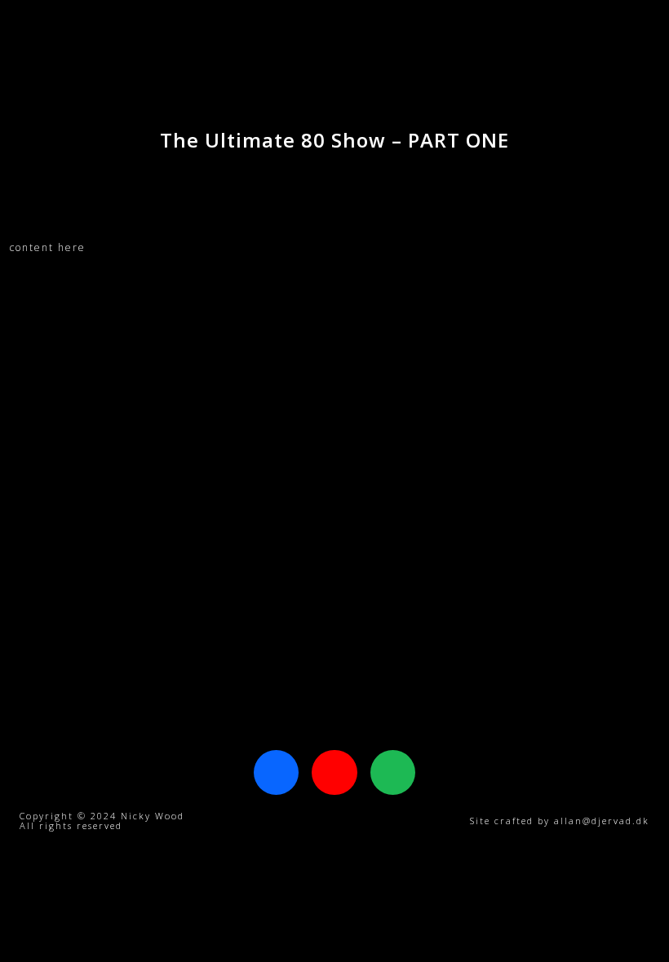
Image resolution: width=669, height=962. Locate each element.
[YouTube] (334, 772)
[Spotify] (392, 772)
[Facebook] (276, 772)
